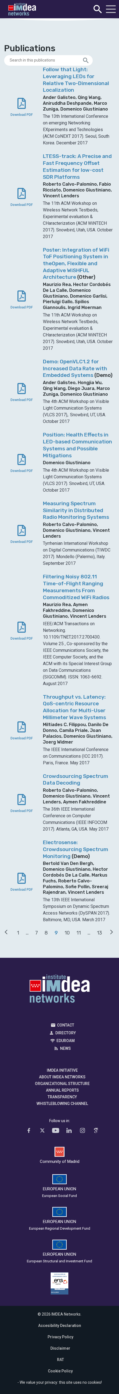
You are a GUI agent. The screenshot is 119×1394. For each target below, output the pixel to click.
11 (78, 933)
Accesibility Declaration (59, 1325)
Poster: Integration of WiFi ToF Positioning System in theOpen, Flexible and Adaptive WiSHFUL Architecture (76, 263)
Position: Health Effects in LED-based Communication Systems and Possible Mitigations (77, 445)
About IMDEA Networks (62, 1077)
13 (99, 933)
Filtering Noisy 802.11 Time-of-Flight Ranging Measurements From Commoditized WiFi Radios (76, 586)
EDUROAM (65, 1040)
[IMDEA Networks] (22, 9)
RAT (60, 1359)
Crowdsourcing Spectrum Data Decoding (75, 779)
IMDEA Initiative (62, 1070)
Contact (65, 1025)
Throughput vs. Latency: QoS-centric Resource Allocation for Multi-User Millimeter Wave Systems (74, 707)
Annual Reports (62, 1090)
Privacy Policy (60, 1337)
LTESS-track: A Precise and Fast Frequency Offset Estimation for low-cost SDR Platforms (77, 166)
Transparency (62, 1097)
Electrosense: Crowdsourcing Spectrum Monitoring (75, 849)
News (65, 1048)
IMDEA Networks (60, 989)
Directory (65, 1033)
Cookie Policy (60, 1371)
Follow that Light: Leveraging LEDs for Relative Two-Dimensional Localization (76, 79)
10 (67, 933)
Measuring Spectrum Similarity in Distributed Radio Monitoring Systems (76, 510)
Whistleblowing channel (62, 1103)
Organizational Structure (62, 1083)
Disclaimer (60, 1348)
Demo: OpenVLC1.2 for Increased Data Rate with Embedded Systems (75, 368)
